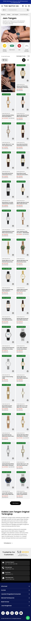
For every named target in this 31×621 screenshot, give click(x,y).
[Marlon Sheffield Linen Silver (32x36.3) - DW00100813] (8, 276)
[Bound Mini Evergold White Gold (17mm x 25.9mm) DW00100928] (8, 392)
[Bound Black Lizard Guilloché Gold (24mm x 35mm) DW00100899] (23, 160)
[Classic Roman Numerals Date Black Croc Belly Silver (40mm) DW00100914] (8, 334)
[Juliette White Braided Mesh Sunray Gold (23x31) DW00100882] (23, 276)
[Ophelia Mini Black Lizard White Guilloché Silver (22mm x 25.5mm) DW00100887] (8, 218)
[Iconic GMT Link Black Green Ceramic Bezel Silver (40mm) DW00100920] (23, 480)
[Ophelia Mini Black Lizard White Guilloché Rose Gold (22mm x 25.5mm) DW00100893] (23, 102)
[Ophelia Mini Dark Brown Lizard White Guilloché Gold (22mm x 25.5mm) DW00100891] (23, 305)
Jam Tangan (15, 14)
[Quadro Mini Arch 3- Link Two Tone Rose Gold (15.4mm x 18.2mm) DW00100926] (8, 131)
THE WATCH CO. (8, 618)
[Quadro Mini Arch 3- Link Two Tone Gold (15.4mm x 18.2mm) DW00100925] (23, 451)
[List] (28, 60)
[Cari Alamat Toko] (23, 6)
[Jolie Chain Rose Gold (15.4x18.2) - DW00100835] (23, 218)
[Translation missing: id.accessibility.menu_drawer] (2, 6)
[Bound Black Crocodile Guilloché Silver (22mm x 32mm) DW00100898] (8, 189)
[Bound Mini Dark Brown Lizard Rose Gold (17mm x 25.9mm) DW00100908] (23, 131)
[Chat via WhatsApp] (28, 618)
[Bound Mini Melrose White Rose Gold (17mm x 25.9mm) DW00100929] (8, 422)
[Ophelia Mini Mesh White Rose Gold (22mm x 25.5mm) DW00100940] (8, 102)
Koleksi (8, 14)
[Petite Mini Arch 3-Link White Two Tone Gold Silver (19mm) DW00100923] (23, 392)
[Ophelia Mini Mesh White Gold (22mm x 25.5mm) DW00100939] (23, 422)
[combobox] (15, 10)
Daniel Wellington (20, 84)
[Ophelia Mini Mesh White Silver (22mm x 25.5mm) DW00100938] (8, 451)
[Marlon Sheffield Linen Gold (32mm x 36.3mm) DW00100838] (23, 73)
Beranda (3, 14)
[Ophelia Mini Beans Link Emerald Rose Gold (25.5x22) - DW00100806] (23, 247)
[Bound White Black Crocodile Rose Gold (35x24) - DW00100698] (8, 305)
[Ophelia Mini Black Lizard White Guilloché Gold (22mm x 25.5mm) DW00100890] (23, 189)
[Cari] (28, 10)
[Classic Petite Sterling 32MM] (8, 363)
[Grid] (24, 60)
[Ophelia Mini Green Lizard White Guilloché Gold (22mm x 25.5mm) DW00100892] (23, 363)
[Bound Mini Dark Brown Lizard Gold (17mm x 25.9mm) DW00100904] (8, 160)
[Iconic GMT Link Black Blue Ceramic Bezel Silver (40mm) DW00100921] (8, 480)
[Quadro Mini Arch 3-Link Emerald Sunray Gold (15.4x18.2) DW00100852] (8, 247)
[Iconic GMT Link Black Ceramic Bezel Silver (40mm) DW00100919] (23, 334)
